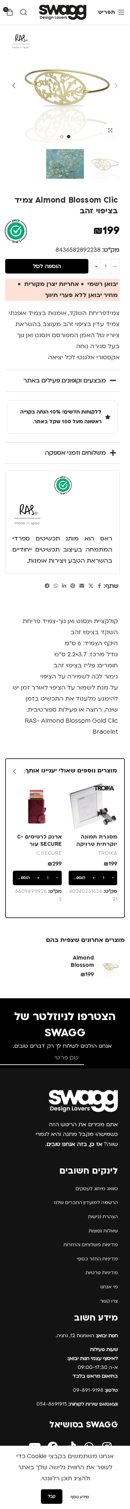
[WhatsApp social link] (56, 586)
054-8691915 (77, 1404)
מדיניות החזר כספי (97, 1259)
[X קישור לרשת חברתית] (90, 586)
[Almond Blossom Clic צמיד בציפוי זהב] (110, 966)
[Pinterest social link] (72, 586)
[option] (68, 136)
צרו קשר (109, 1301)
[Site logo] (62, 12)
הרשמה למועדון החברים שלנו (86, 1202)
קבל (51, 1496)
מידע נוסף (79, 1497)
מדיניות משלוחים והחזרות (90, 1244)
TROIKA (107, 853)
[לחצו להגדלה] (110, 130)
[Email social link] (81, 586)
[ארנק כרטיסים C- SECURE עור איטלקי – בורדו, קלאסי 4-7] (37, 807)
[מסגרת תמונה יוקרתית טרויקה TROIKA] (93, 807)
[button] (116, 86)
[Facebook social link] (99, 586)
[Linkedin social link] (64, 586)
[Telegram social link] (47, 586)
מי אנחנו (109, 1287)
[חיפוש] (24, 12)
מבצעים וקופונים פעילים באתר (64, 381)
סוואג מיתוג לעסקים (97, 1188)
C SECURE (49, 853)
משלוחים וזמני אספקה (75, 453)
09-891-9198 (95, 1390)
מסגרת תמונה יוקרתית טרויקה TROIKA (96, 844)
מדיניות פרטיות (102, 1272)
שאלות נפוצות (103, 1231)
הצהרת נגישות (103, 1216)
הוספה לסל (47, 266)
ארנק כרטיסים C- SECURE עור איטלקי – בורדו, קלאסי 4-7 (39, 848)
